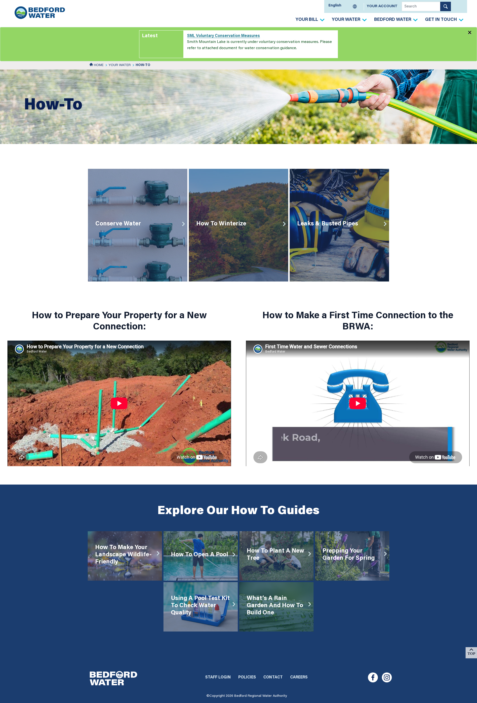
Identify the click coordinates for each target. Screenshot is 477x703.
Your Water (346, 20)
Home (98, 65)
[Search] (445, 6)
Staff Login (218, 677)
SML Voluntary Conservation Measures (223, 36)
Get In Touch (441, 20)
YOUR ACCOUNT (382, 6)
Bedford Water (392, 20)
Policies (247, 677)
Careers (299, 677)
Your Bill (307, 20)
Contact (273, 677)
